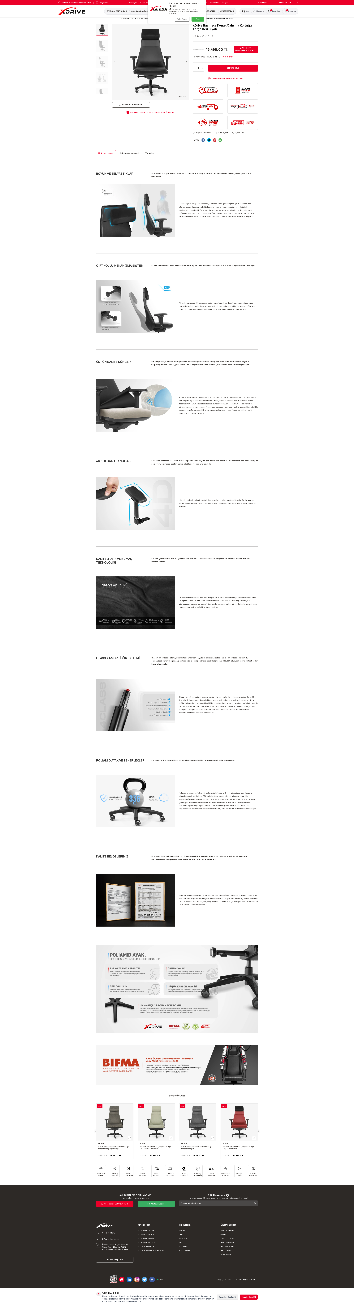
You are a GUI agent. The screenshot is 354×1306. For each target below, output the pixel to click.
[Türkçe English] (282, 2)
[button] (114, 62)
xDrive (101, 1144)
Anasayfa (133, 3)
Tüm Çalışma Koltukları (146, 1234)
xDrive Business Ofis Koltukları (142, 18)
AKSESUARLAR (227, 11)
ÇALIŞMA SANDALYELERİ (142, 11)
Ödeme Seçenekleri (129, 153)
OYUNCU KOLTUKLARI (117, 11)
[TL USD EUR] (293, 2)
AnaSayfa (183, 1230)
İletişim (225, 3)
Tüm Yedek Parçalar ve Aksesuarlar (151, 1250)
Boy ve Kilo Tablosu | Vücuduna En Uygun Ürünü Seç (152, 112)
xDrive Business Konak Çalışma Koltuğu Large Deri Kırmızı (238, 1147)
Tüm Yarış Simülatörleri (146, 1246)
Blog (180, 1242)
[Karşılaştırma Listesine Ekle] (129, 1138)
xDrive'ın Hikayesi (227, 1230)
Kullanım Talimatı (227, 1238)
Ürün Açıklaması (106, 153)
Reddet (158, 1298)
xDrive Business (146, 3)
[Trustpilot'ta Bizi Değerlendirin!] (159, 1279)
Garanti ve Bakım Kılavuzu (132, 105)
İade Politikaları (226, 1254)
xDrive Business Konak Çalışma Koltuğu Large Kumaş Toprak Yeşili (113, 1147)
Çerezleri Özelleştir (227, 1297)
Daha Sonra (182, 19)
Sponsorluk (214, 3)
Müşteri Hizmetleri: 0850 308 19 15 (76, 3)
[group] (150, 62)
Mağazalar (104, 3)
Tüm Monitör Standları (146, 1242)
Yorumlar (149, 153)
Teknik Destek (226, 1250)
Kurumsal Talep (185, 1250)
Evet (198, 19)
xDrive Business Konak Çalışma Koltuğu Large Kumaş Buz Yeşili (155, 1147)
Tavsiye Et (224, 133)
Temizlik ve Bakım (227, 1242)
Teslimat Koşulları (227, 1246)
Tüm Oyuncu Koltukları (146, 1230)
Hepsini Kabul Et (249, 1297)
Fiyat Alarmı (239, 133)
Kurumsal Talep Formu (115, 1259)
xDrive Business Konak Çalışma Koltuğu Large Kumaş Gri (196, 1147)
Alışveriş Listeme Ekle (204, 133)
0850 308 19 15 (116, 1203)
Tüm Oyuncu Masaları (146, 1238)
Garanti (223, 1234)
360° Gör (182, 96)
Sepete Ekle (233, 68)
